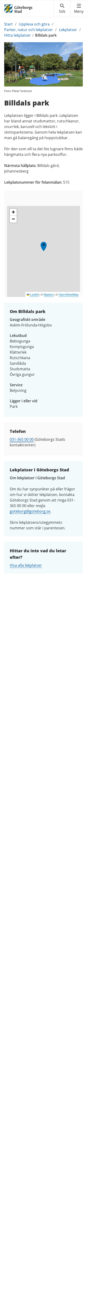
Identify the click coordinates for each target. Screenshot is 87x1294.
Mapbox (49, 294)
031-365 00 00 (22, 439)
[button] (43, 246)
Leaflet (34, 294)
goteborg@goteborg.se (30, 511)
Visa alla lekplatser (26, 565)
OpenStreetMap (69, 294)
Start (8, 24)
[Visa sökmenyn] (62, 8)
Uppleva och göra (34, 24)
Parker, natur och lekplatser (28, 29)
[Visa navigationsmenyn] (79, 8)
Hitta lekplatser (17, 35)
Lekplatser (68, 29)
